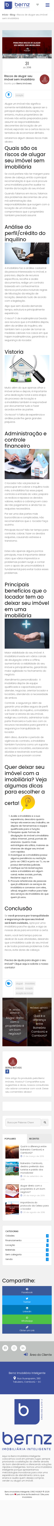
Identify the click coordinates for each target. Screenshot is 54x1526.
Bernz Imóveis (24, 83)
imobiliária (30, 983)
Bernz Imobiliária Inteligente (25, 1456)
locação (29, 988)
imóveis (19, 988)
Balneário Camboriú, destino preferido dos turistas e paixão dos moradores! (32, 1168)
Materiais (10, 1249)
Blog (12, 14)
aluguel (19, 983)
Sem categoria (13, 1254)
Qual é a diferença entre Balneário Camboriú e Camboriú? (39, 1025)
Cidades (10, 1235)
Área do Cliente (41, 1355)
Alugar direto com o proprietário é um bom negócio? (14, 1025)
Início (5, 14)
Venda (8, 1259)
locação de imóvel (24, 993)
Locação (19, 95)
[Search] (45, 1122)
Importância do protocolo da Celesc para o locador (34, 1205)
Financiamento (13, 1240)
